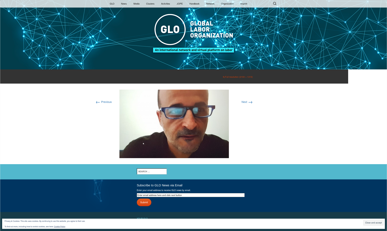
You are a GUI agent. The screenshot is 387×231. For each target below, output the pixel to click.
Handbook (194, 3)
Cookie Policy (59, 226)
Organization (227, 3)
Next (247, 102)
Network (210, 3)
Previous (104, 102)
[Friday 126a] (174, 123)
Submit (144, 202)
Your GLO (142, 218)
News (124, 3)
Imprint (243, 3)
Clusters (150, 3)
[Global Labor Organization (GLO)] (193, 31)
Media (136, 3)
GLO (112, 3)
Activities (165, 3)
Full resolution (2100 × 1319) (239, 76)
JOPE (180, 3)
